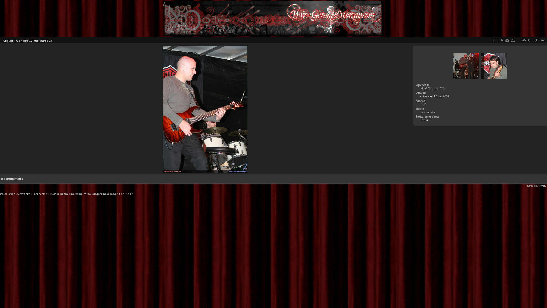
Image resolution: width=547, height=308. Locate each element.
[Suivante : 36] (535, 40)
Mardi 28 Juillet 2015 (433, 88)
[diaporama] (502, 40)
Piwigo (543, 185)
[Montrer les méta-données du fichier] (507, 40)
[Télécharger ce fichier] (513, 40)
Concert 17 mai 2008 (31, 41)
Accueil (8, 41)
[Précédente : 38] (529, 40)
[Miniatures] (524, 40)
